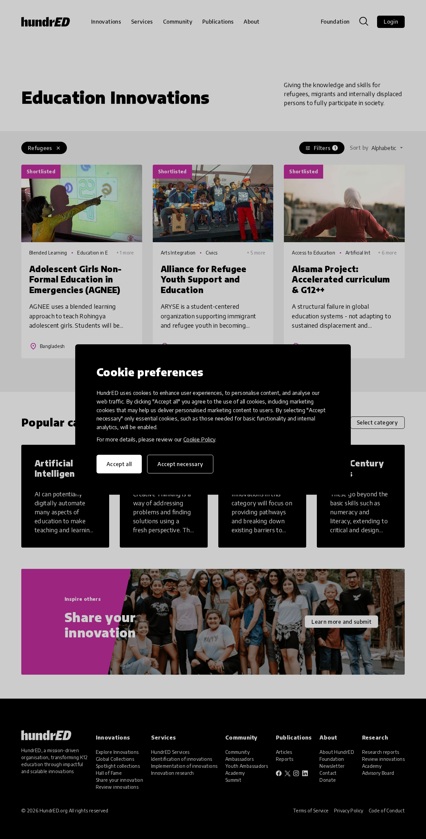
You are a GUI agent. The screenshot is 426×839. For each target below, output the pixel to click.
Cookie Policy (199, 439)
